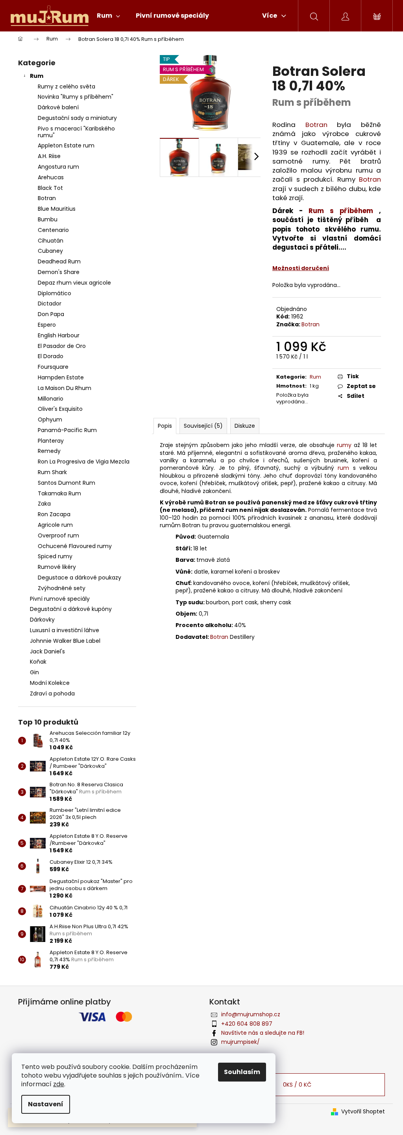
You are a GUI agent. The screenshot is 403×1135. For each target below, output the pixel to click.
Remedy (49, 451)
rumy (344, 445)
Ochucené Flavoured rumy (75, 546)
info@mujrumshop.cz (250, 1014)
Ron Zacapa (54, 514)
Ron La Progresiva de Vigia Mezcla (83, 461)
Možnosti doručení (300, 268)
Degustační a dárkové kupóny (71, 609)
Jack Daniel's (47, 651)
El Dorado (50, 356)
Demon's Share (58, 272)
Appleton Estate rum (66, 145)
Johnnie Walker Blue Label (65, 641)
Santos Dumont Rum (66, 483)
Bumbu (47, 219)
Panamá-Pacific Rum (67, 430)
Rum (36, 76)
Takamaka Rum (59, 493)
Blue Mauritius (57, 209)
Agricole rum (55, 525)
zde (58, 1084)
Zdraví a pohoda (52, 693)
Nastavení (45, 1104)
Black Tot (50, 188)
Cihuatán (50, 241)
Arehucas (51, 177)
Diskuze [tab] (245, 426)
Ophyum (50, 419)
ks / (297, 1085)
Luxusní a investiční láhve (64, 630)
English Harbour (58, 335)
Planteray (51, 441)
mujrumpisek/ (240, 1042)
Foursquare (53, 367)
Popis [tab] (165, 426)
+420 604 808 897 (246, 1024)
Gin (34, 672)
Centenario (53, 230)
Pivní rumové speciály (60, 599)
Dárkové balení (58, 107)
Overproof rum (58, 535)
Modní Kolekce (50, 683)
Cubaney (50, 251)
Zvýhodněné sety (61, 588)
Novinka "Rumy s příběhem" (75, 97)
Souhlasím (242, 1071)
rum (343, 468)
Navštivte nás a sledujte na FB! (262, 1033)
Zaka (44, 504)
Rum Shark (52, 472)
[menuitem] (108, 15)
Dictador (49, 303)
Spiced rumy (55, 556)
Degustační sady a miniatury (77, 118)
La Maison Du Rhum (64, 388)
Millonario (50, 399)
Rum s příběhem (341, 210)
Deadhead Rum (59, 261)
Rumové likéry (57, 567)
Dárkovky (42, 620)
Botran (47, 198)
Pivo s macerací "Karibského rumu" (76, 132)
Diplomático (54, 293)
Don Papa (51, 314)
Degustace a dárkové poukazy (79, 577)
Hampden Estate (61, 377)
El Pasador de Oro (62, 346)
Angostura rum (58, 167)
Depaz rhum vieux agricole (74, 283)
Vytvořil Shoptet (363, 1111)
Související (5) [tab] (203, 426)
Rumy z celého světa (66, 86)
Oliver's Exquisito (60, 409)
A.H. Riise (49, 156)
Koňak (38, 662)
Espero (47, 325)
